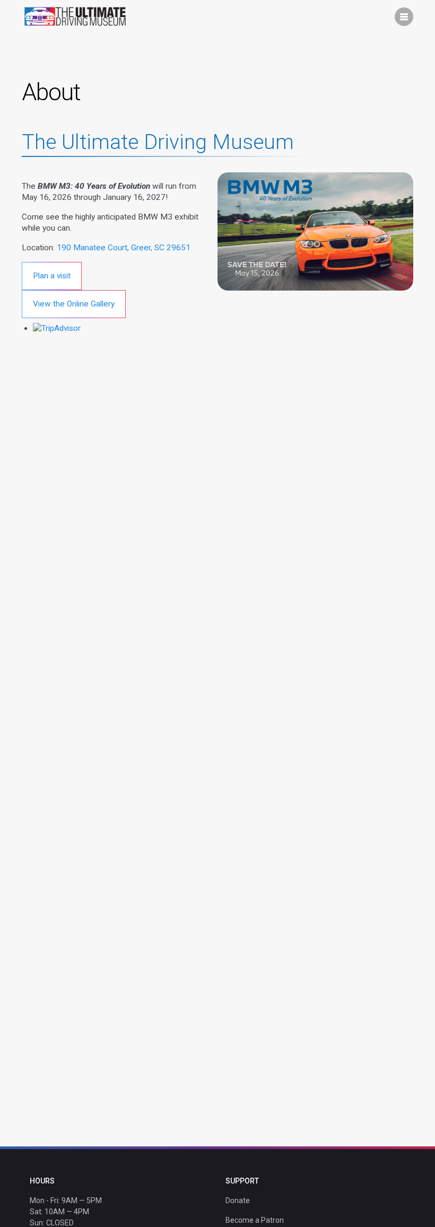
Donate (237, 1200)
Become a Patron (254, 1220)
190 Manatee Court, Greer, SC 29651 (123, 247)
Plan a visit (52, 276)
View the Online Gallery (74, 304)
